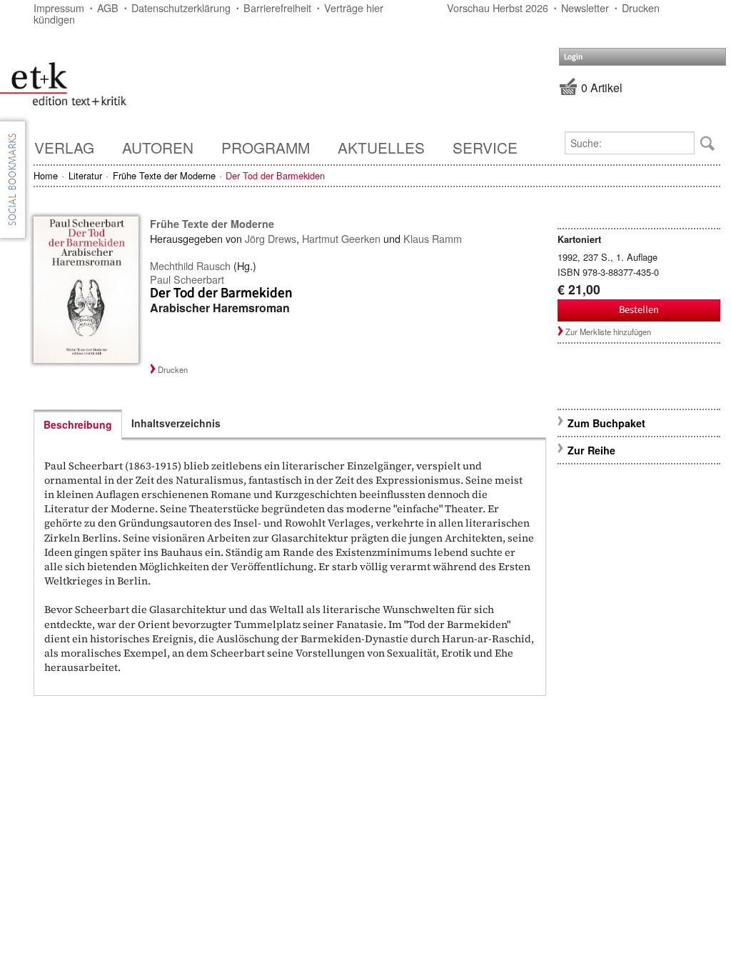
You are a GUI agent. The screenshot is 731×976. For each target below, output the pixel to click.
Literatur (85, 175)
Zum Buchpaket (608, 423)
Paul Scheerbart (187, 279)
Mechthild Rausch (190, 265)
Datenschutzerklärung (181, 7)
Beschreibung (78, 424)
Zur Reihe (591, 450)
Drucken (641, 7)
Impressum (59, 7)
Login (573, 56)
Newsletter (585, 7)
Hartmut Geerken (341, 238)
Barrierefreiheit (277, 7)
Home (46, 175)
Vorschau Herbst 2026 (497, 7)
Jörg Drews (270, 238)
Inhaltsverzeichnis (176, 423)
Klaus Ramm (432, 238)
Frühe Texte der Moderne (164, 175)
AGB (108, 7)
